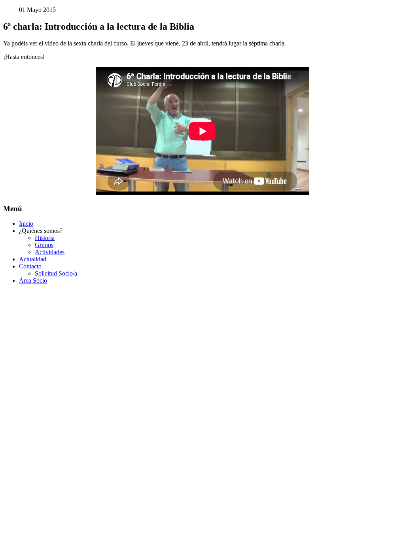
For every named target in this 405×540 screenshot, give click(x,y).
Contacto (30, 266)
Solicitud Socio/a (56, 273)
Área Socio (33, 280)
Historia (45, 237)
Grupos (44, 245)
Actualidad (32, 259)
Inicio (26, 223)
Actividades (49, 252)
